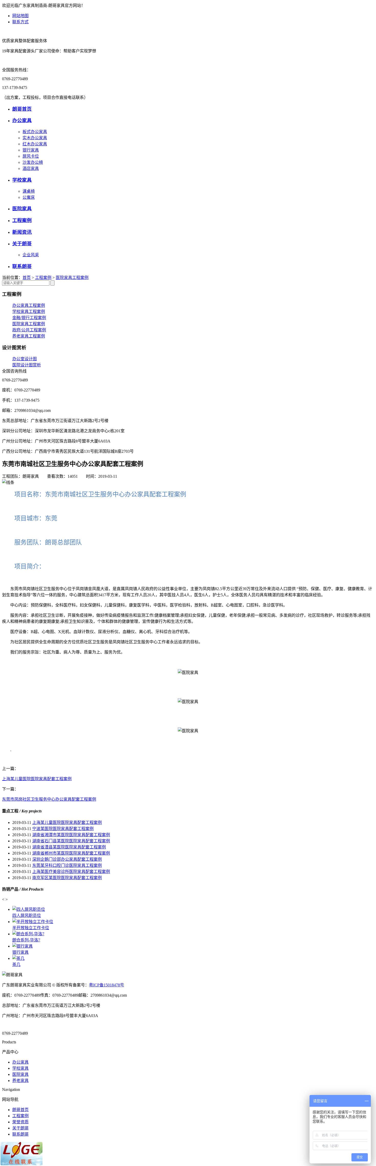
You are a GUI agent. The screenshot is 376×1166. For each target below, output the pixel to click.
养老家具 (20, 1080)
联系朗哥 (22, 266)
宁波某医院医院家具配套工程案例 (63, 828)
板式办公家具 (35, 132)
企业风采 (31, 255)
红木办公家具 (35, 144)
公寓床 (29, 197)
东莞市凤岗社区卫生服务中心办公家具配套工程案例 (49, 799)
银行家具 (31, 150)
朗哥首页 (22, 109)
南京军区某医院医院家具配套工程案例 (67, 878)
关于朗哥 (22, 243)
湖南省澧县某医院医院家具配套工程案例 (69, 847)
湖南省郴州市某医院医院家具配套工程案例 (71, 853)
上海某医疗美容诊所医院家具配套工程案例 (71, 871)
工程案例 (22, 220)
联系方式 (20, 22)
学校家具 (22, 180)
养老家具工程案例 (28, 336)
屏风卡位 (31, 156)
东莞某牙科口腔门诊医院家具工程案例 (67, 865)
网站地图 (20, 16)
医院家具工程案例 (72, 277)
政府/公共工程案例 (29, 330)
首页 (27, 277)
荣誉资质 (20, 1122)
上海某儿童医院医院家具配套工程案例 (37, 779)
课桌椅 (29, 191)
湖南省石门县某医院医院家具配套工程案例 (71, 841)
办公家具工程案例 (28, 305)
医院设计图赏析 (26, 365)
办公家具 (22, 120)
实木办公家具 (35, 138)
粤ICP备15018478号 (106, 985)
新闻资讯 (22, 232)
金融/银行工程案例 (29, 318)
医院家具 (22, 208)
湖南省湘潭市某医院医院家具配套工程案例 (71, 835)
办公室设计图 (24, 359)
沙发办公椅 (33, 162)
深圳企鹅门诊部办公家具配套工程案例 (67, 859)
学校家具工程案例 (28, 311)
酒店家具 (31, 168)
